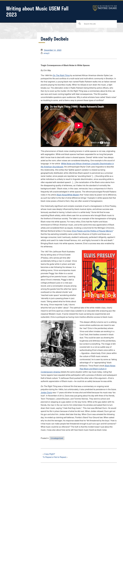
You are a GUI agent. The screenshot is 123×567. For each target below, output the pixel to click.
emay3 (46, 53)
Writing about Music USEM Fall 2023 (37, 11)
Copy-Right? (49, 454)
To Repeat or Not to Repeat (54, 457)
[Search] (79, 23)
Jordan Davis (46, 392)
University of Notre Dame (105, 8)
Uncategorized (57, 438)
